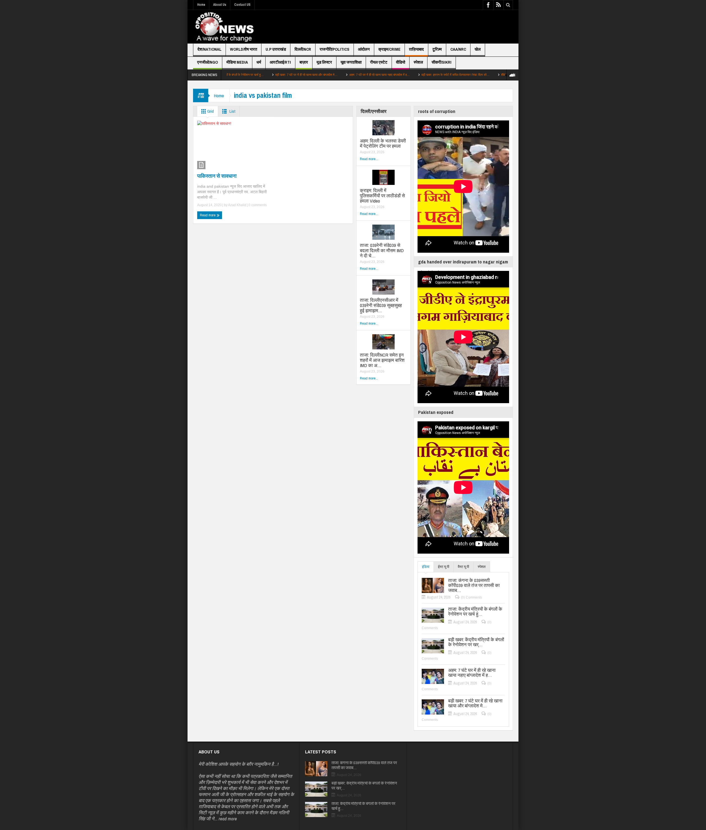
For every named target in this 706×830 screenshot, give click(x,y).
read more (228, 818)
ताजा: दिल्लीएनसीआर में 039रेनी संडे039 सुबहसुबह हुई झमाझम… (381, 305)
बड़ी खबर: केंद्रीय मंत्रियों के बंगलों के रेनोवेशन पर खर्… (476, 642)
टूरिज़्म (437, 49)
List (232, 111)
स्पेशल (418, 62)
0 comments (257, 205)
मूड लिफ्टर (324, 62)
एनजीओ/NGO (207, 62)
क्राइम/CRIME (389, 49)
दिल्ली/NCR (303, 49)
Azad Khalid (237, 205)
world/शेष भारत (243, 49)
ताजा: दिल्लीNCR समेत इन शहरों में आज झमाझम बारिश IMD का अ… (382, 360)
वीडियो (400, 62)
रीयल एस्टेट (378, 62)
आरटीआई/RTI (280, 62)
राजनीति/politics (334, 49)
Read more (208, 215)
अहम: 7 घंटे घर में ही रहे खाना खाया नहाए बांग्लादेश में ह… (341, 74)
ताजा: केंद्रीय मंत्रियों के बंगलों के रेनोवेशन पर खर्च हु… (475, 611)
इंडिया (425, 566)
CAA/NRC (458, 49)
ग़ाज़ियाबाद (416, 49)
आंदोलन (364, 49)
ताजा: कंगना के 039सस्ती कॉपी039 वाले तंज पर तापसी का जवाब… (474, 585)
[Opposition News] (224, 27)
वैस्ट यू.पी (463, 566)
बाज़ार (303, 62)
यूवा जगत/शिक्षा (351, 62)
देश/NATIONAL (209, 49)
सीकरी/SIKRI (441, 62)
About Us (219, 4)
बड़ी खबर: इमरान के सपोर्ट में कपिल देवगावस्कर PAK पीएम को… (417, 74)
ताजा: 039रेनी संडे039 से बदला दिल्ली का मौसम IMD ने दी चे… (382, 250)
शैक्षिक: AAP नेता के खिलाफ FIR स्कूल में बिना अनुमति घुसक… (496, 74)
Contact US (242, 4)
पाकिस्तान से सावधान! (217, 176)
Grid (210, 111)
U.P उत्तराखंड (276, 49)
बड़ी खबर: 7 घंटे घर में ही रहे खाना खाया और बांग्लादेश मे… (268, 74)
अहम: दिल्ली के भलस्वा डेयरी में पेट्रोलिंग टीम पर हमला (383, 143)
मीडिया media (237, 62)
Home (201, 4)
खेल (478, 49)
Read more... (369, 159)
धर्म (258, 62)
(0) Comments (471, 597)
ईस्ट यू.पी (443, 566)
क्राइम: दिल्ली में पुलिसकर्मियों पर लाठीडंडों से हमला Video (382, 195)
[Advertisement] (412, 26)
